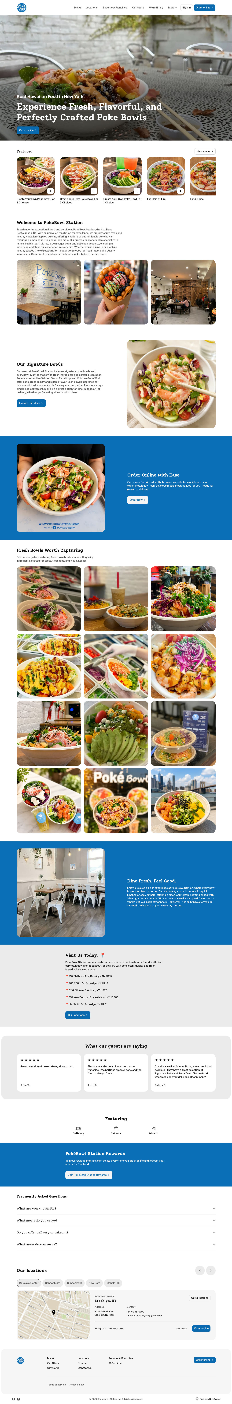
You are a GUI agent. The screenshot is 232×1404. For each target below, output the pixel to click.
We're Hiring (156, 7)
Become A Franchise (115, 7)
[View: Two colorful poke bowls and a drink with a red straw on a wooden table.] (116, 598)
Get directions (199, 1298)
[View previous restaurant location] (200, 1270)
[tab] (29, 1283)
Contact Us (85, 1368)
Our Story (138, 7)
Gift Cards (53, 1368)
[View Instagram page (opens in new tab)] (18, 1399)
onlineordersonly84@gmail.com (144, 1315)
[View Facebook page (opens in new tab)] (13, 1399)
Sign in (187, 7)
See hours (181, 1328)
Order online (201, 1328)
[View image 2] (116, 292)
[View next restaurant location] (211, 1270)
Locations (92, 7)
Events (82, 1363)
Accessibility (77, 1384)
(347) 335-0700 (135, 1311)
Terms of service (56, 1384)
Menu (77, 7)
